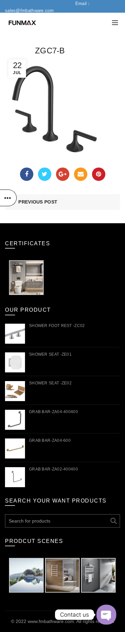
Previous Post (37, 202)
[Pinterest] (98, 174)
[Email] (80, 174)
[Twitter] (44, 174)
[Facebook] (26, 174)
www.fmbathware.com (51, 621)
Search (113, 521)
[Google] (62, 174)
